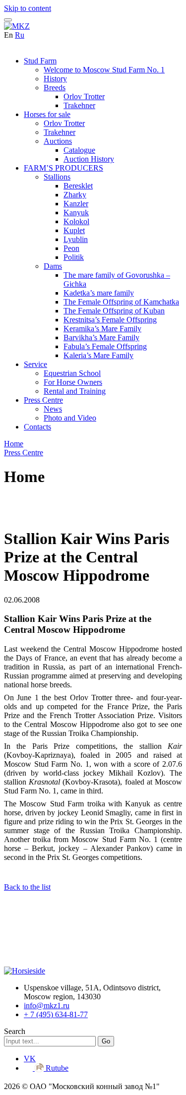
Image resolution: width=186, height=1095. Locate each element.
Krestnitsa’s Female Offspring (110, 319)
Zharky (74, 194)
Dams (53, 266)
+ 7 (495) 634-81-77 (56, 1014)
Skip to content (27, 8)
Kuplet (74, 230)
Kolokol (76, 221)
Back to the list (27, 887)
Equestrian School (72, 373)
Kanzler (75, 203)
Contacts (37, 427)
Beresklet (78, 186)
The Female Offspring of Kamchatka (121, 302)
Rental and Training (75, 391)
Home (13, 443)
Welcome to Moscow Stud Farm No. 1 (104, 69)
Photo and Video (70, 418)
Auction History (88, 159)
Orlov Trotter (84, 96)
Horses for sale (47, 114)
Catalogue (79, 150)
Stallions (57, 177)
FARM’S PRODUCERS (63, 168)
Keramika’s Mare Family (102, 328)
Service (35, 364)
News (53, 409)
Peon (71, 248)
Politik (73, 257)
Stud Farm (40, 61)
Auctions (58, 141)
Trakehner (79, 105)
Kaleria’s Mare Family (98, 355)
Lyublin (75, 239)
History (55, 78)
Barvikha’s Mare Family (101, 337)
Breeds (54, 87)
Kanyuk (76, 212)
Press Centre (43, 400)
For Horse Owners (73, 382)
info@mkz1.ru (46, 1005)
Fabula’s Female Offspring (105, 346)
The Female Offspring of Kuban (114, 310)
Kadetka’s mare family (98, 293)
